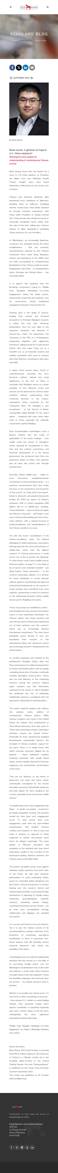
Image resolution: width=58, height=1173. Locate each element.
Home (14, 40)
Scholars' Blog (40, 40)
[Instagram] (22, 1147)
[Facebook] (11, 1147)
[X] (16, 1147)
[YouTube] (27, 1147)
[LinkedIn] (32, 1147)
